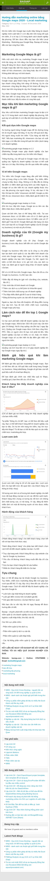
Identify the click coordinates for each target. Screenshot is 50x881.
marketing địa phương (11, 671)
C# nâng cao (11, 747)
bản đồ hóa (7, 668)
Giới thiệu (10, 8)
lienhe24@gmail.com (16, 661)
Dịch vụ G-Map (15, 24)
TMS (7, 758)
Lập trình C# (10, 744)
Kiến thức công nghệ (14, 750)
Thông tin (33, 8)
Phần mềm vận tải (13, 761)
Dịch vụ (22, 8)
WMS (8, 763)
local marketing (9, 674)
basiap (25, 1)
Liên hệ (44, 8)
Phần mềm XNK (12, 755)
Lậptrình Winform (12, 752)
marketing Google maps (12, 665)
